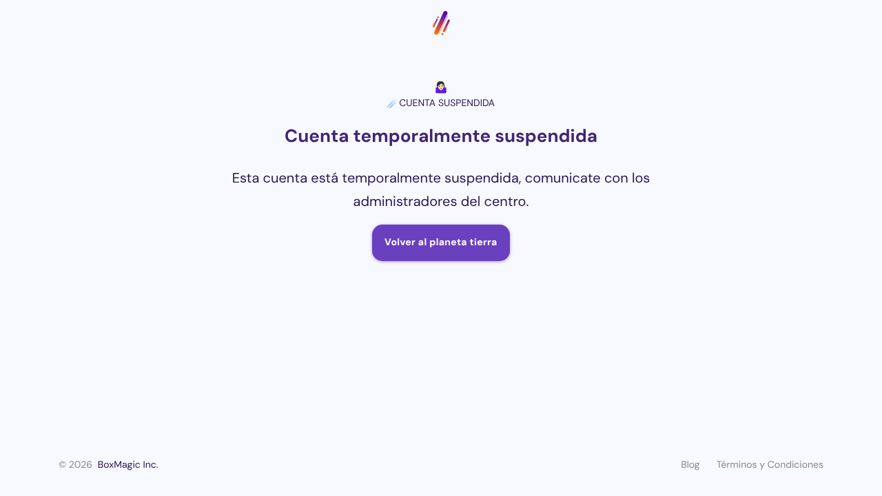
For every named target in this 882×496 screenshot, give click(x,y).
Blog (690, 465)
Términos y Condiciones (770, 465)
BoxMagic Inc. (128, 465)
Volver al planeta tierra (441, 242)
